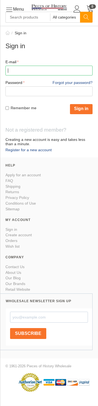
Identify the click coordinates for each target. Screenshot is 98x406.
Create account (18, 235)
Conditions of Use (20, 203)
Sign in (81, 108)
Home (7, 33)
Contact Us (14, 267)
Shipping (12, 186)
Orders (11, 240)
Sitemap (12, 209)
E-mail (10, 62)
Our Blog (13, 278)
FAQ (9, 180)
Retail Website (17, 289)
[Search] (86, 17)
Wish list (12, 246)
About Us (13, 272)
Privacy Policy (17, 197)
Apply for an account (23, 175)
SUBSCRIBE (28, 333)
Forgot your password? (73, 82)
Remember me (23, 108)
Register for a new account (28, 150)
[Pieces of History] (49, 7)
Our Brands (15, 283)
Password (13, 82)
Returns (12, 192)
